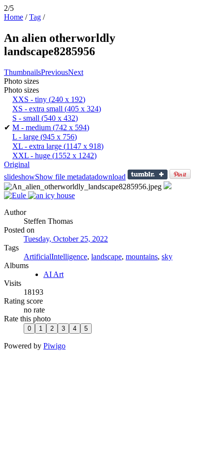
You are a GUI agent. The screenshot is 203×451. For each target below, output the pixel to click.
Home (13, 17)
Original (17, 164)
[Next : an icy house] (51, 195)
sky (167, 256)
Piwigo (54, 346)
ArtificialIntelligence (55, 256)
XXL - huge (54, 155)
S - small (45, 118)
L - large (44, 137)
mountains (142, 256)
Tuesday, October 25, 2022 (66, 239)
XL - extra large (57, 146)
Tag (35, 17)
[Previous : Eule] (16, 195)
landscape (106, 256)
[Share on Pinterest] (180, 177)
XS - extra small (56, 108)
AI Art (53, 274)
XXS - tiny (48, 99)
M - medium (50, 127)
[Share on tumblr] (148, 177)
